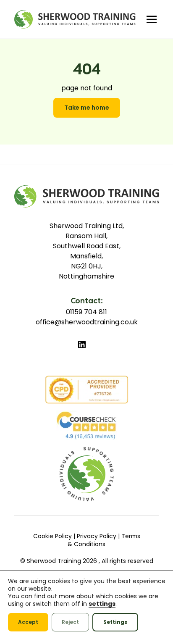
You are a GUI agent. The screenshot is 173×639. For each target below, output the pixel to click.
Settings (115, 622)
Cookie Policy (52, 536)
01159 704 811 (86, 312)
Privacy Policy (96, 536)
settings (102, 603)
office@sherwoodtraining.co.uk (87, 322)
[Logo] (75, 19)
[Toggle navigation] (151, 19)
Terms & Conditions (104, 540)
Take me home (86, 107)
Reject (70, 622)
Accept (28, 622)
